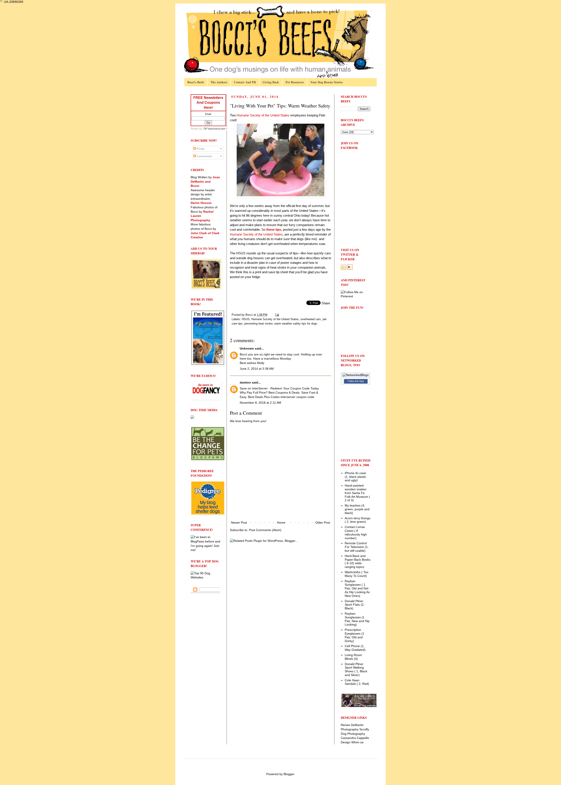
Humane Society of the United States (256, 234)
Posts (200, 148)
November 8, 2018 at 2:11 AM (260, 402)
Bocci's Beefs (195, 82)
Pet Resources (295, 82)
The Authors (219, 82)
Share (325, 303)
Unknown (247, 348)
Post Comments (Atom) (265, 530)
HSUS (246, 319)
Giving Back (271, 82)
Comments (204, 156)
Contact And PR (245, 82)
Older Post (322, 522)
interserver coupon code (297, 397)
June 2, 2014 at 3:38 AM (257, 368)
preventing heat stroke (258, 323)
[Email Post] (277, 314)
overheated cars (310, 319)
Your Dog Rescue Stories (326, 82)
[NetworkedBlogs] (356, 375)
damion (245, 382)
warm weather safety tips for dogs (295, 323)
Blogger (289, 774)
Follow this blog (356, 381)
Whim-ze (357, 742)
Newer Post (239, 522)
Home (281, 522)
